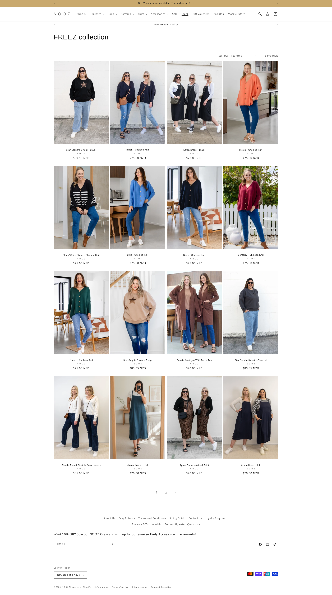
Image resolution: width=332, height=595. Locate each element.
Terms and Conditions (152, 518)
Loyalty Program (215, 518)
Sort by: (223, 55)
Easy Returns (127, 518)
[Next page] (175, 492)
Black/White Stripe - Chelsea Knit (81, 255)
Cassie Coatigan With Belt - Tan (194, 360)
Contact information (161, 587)
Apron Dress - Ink (250, 465)
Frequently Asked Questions (182, 524)
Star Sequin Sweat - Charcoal (251, 360)
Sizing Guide (177, 518)
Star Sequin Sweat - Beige (137, 360)
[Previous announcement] (55, 3)
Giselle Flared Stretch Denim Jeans (81, 465)
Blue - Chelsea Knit (137, 255)
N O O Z (66, 587)
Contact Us (195, 518)
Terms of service (120, 587)
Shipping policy (139, 587)
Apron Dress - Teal (137, 465)
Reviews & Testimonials (146, 524)
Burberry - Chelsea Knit (251, 255)
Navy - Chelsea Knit (194, 255)
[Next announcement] (277, 3)
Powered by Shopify (80, 587)
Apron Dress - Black (194, 150)
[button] (97, 14)
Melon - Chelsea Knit (250, 150)
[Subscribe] (112, 544)
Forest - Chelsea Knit (81, 360)
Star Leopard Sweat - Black (81, 150)
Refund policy (101, 587)
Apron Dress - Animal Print (194, 465)
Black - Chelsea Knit (137, 149)
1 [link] (157, 492)
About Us (109, 518)
